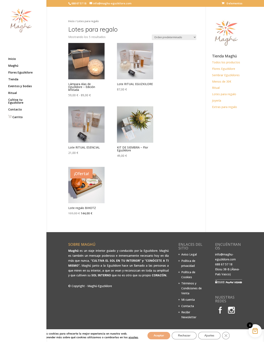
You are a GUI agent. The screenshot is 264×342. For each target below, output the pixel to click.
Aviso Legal (189, 254)
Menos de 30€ (221, 81)
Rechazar (184, 335)
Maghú (13, 66)
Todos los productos (226, 62)
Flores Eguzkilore (20, 72)
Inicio (12, 59)
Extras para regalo (224, 107)
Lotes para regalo (224, 94)
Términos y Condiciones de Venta (191, 288)
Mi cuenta (188, 300)
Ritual (12, 93)
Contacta (187, 306)
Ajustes (209, 335)
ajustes (133, 337)
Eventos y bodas (20, 86)
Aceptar (159, 335)
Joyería (216, 100)
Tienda (13, 79)
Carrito (17, 117)
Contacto (15, 109)
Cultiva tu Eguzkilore (15, 101)
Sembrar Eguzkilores (226, 75)
